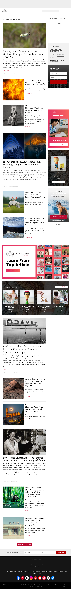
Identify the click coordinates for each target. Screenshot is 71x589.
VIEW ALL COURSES (58, 145)
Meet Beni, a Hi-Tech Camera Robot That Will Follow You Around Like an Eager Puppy (35, 195)
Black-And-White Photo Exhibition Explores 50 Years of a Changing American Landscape (22, 349)
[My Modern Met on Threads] (48, 578)
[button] (36, 11)
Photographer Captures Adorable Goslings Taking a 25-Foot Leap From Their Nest (23, 54)
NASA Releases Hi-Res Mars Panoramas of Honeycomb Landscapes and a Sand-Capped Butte (35, 382)
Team (32, 584)
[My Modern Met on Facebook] (18, 578)
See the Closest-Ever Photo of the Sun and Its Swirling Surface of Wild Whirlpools (35, 82)
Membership (64, 10)
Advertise (48, 584)
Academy (35, 573)
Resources (38, 571)
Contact (43, 584)
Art (7, 571)
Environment (49, 571)
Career (32, 571)
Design (11, 571)
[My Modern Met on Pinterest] (22, 578)
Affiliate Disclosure (32, 586)
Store (40, 573)
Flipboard (52, 57)
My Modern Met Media (58, 61)
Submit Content (37, 584)
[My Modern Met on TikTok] (44, 578)
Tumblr (62, 56)
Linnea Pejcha (7, 186)
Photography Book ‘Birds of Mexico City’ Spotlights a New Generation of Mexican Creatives (35, 109)
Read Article (6, 70)
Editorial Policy (27, 584)
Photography (17, 571)
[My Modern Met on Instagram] (31, 578)
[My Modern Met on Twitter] (27, 578)
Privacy (38, 586)
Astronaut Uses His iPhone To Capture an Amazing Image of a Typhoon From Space (34, 221)
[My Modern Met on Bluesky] (52, 578)
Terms (41, 586)
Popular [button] (27, 10)
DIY (29, 571)
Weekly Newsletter (60, 54)
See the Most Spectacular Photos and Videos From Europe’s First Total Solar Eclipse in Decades (34, 408)
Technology (60, 571)
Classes (43, 571)
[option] (40, 275)
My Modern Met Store (10, 287)
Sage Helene (6, 74)
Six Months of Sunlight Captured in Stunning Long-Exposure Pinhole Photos (21, 164)
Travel (65, 571)
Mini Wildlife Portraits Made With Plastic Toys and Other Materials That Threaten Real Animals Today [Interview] (35, 492)
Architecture (23, 571)
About (22, 584)
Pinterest (59, 56)
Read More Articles (24, 544)
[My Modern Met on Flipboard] (35, 578)
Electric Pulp (65, 586)
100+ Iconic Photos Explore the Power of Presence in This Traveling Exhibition (24, 459)
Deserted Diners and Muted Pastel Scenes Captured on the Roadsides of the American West (35, 521)
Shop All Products (58, 182)
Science (55, 571)
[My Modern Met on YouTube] (40, 578)
